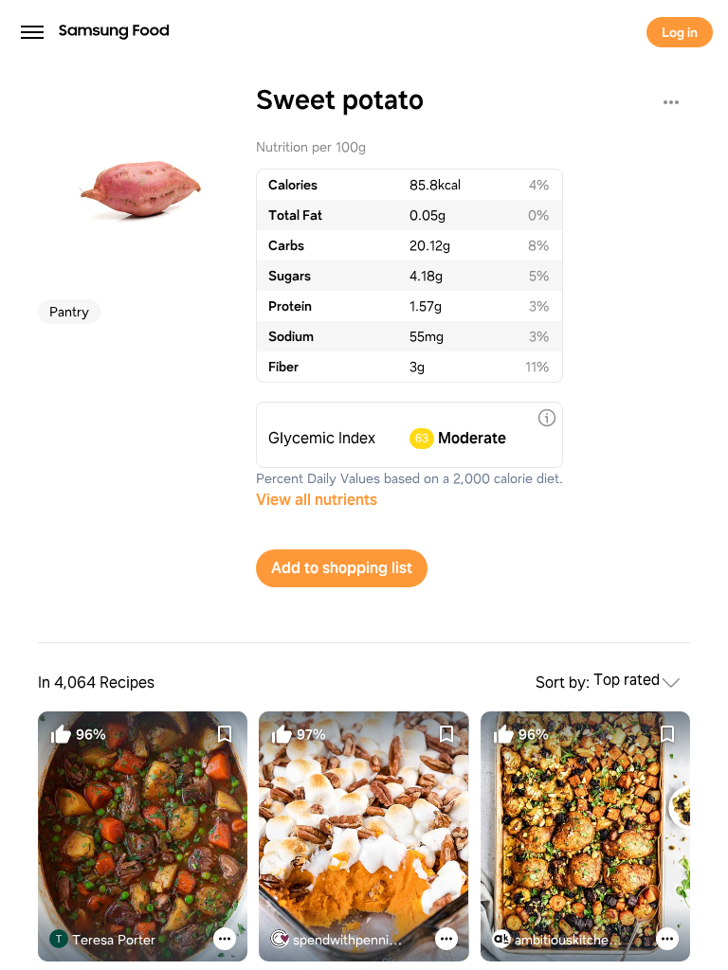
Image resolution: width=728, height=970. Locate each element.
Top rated (626, 681)
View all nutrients (316, 500)
